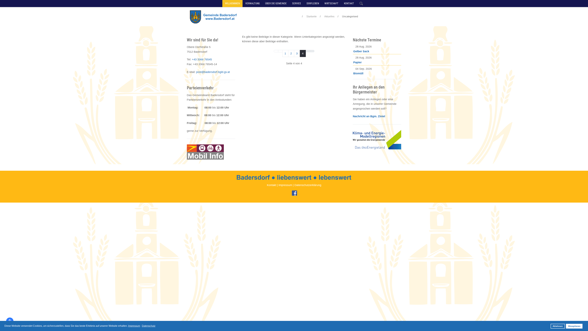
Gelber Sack (361, 51)
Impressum (285, 185)
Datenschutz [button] (148, 326)
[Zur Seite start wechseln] (276, 51)
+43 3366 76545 (202, 59)
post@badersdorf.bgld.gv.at (213, 72)
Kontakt (271, 185)
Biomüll (358, 73)
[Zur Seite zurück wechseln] (280, 51)
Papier (357, 62)
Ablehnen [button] (558, 326)
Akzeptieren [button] (574, 326)
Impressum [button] (134, 326)
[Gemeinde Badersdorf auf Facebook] (294, 192)
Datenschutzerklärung (307, 185)
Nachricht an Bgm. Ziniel (369, 116)
